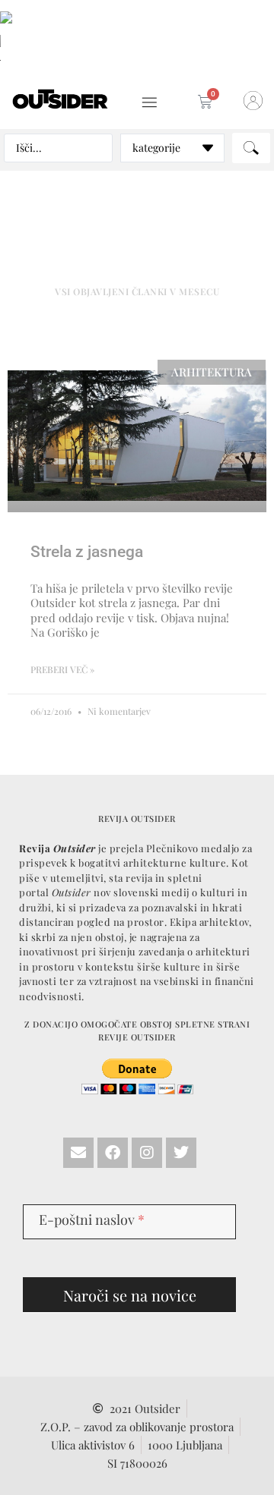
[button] (149, 103)
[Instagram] (147, 1153)
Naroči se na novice (129, 1295)
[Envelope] (78, 1153)
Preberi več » (62, 669)
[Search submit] (251, 148)
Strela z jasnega (86, 552)
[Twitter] (181, 1153)
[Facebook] (112, 1153)
